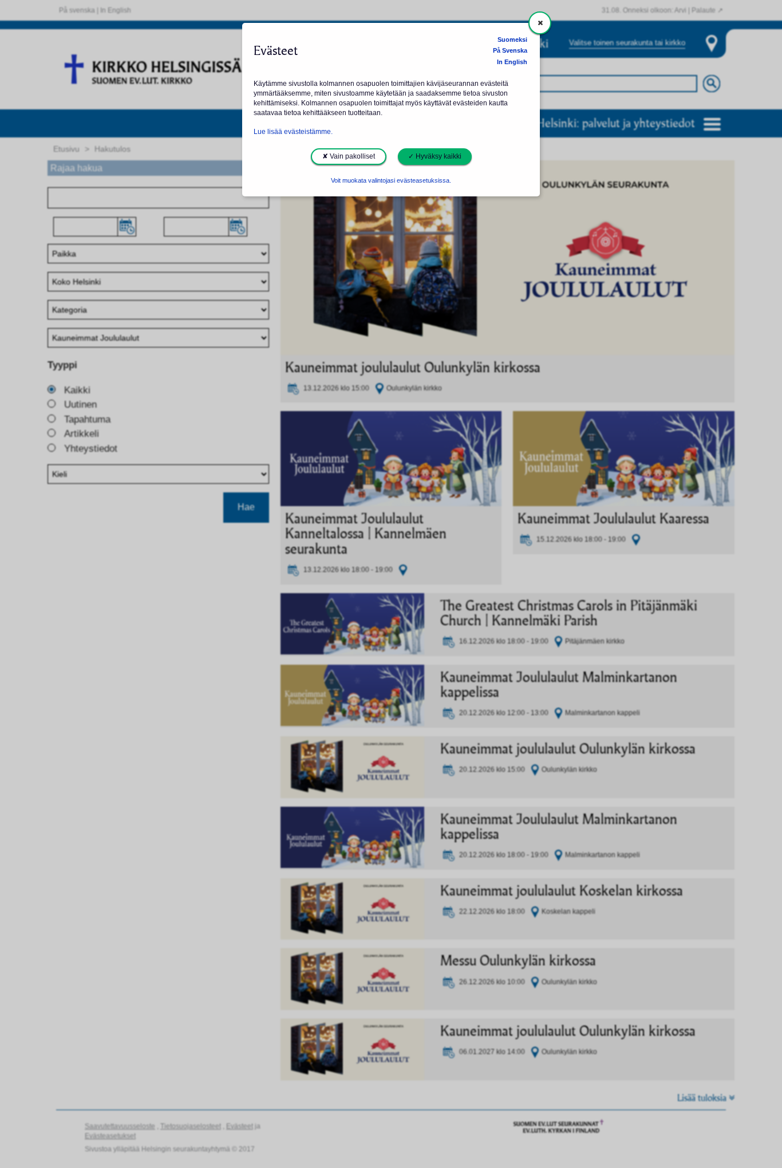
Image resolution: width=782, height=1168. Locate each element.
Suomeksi (512, 39)
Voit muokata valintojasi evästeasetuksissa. (391, 180)
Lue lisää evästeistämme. (293, 132)
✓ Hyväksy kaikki (434, 156)
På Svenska (510, 50)
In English (512, 61)
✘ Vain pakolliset (348, 156)
